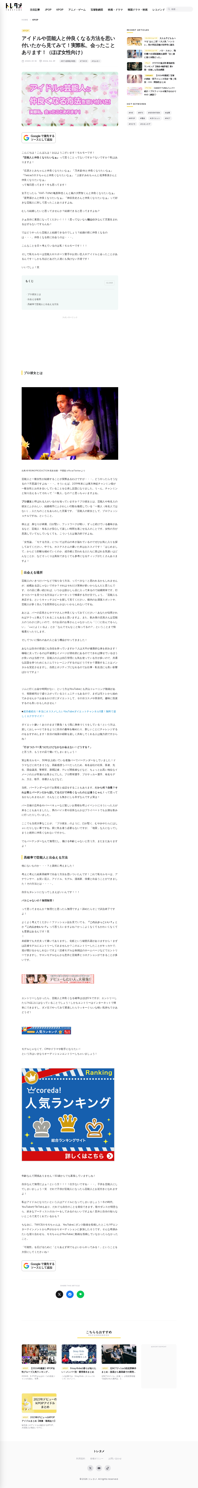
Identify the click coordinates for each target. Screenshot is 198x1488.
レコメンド (159, 9)
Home (25, 20)
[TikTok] (108, 1468)
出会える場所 (34, 299)
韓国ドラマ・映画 (138, 9)
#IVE (131, 113)
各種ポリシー (96, 1458)
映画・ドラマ (115, 9)
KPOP (59, 9)
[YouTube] (99, 1468)
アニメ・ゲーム (77, 9)
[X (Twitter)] (90, 1468)
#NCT (167, 118)
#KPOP (132, 118)
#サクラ (132, 124)
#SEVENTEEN (154, 113)
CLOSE (109, 283)
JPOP (48, 9)
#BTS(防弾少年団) (68, 61)
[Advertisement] (70, 347)
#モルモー (96, 61)
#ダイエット (155, 118)
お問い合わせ (115, 1458)
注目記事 (35, 9)
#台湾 (167, 113)
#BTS (140, 113)
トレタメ (99, 1451)
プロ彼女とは (34, 294)
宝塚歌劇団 (97, 9)
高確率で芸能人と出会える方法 (43, 304)
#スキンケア (145, 124)
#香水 (142, 118)
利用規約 (80, 1458)
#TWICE (83, 61)
